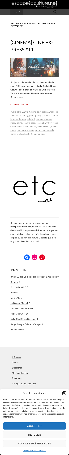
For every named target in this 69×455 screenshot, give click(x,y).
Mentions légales (20, 373)
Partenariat (17, 378)
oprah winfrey (45, 123)
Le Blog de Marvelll (19, 303)
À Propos (16, 357)
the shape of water (25, 130)
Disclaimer (17, 368)
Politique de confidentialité (34, 451)
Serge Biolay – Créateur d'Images (26, 324)
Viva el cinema (17, 329)
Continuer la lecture (20, 104)
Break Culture (16, 277)
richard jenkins (29, 126)
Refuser (34, 434)
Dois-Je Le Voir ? (18, 287)
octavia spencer (30, 123)
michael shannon (44, 119)
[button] (64, 393)
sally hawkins (44, 126)
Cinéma (32, 112)
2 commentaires (38, 134)
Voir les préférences (34, 443)
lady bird (31, 119)
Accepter (34, 426)
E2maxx (14, 292)
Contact (15, 362)
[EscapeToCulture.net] (34, 4)
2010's (25, 112)
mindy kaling (16, 123)
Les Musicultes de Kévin (21, 308)
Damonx (14, 282)
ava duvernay (22, 115)
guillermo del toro (50, 115)
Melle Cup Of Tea (18, 314)
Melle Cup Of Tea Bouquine (23, 319)
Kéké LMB (15, 298)
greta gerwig (35, 115)
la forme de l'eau (18, 119)
